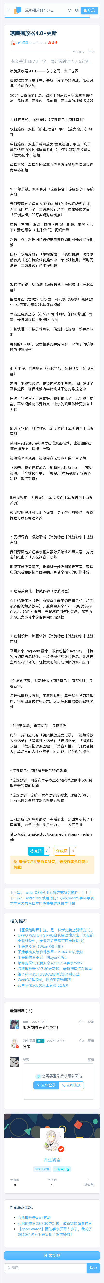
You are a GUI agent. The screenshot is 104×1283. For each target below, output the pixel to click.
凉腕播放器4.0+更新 (34, 1218)
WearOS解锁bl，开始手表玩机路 (44, 979)
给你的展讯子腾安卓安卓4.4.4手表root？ (51, 963)
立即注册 (73, 1085)
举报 (54, 42)
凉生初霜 (22, 42)
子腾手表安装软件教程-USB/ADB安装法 (50, 952)
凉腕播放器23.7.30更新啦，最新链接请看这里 (55, 968)
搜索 (93, 1268)
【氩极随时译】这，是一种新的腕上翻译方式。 (56, 930)
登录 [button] (91, 10)
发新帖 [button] (54, 1255)
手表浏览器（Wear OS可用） (41, 946)
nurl (26, 1022)
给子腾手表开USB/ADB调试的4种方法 (49, 974)
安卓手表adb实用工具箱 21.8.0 (43, 985)
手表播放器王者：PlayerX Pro (42, 957)
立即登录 (48, 1085)
